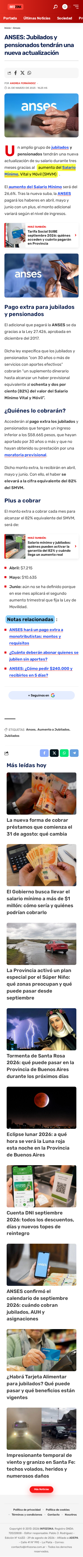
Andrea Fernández (23, 83)
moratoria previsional (25, 454)
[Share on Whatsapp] (29, 72)
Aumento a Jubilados (53, 729)
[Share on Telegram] (74, 753)
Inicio (7, 28)
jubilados (60, 147)
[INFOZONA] (15, 7)
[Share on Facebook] (15, 72)
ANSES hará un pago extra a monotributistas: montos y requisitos (36, 636)
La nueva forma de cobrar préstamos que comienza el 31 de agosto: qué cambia (39, 827)
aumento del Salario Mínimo (35, 186)
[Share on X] (22, 72)
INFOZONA (46, 1528)
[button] (55, 7)
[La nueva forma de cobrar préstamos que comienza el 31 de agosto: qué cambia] (41, 793)
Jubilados (11, 736)
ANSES (64, 193)
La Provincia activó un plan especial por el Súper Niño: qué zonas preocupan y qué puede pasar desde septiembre (39, 984)
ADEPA (73, 1537)
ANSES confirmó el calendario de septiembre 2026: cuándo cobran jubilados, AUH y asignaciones (37, 1305)
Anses (16, 28)
